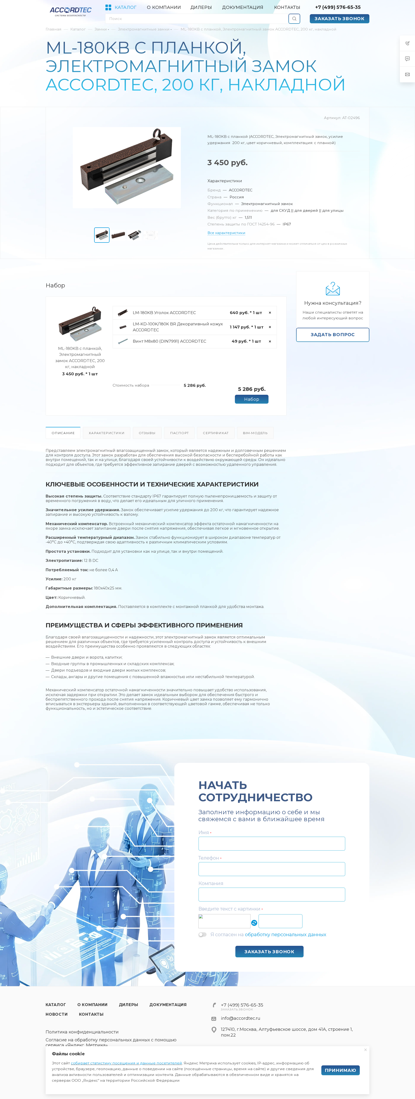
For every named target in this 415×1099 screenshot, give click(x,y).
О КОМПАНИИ (92, 1004)
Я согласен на (268, 934)
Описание (63, 433)
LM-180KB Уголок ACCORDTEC (164, 312)
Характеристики (106, 433)
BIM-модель (255, 433)
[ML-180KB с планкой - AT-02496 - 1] (127, 168)
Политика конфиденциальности (82, 1032)
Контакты (91, 1014)
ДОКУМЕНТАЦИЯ (168, 1004)
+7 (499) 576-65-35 (338, 7)
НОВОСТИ (57, 1014)
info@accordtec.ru (240, 1018)
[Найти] (294, 19)
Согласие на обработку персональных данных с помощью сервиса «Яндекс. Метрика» (111, 1043)
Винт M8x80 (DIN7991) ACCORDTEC (169, 341)
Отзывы (147, 433)
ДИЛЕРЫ (128, 1004)
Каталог (56, 1004)
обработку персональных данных (285, 934)
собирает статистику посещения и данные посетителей (126, 1063)
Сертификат (216, 433)
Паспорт (179, 433)
